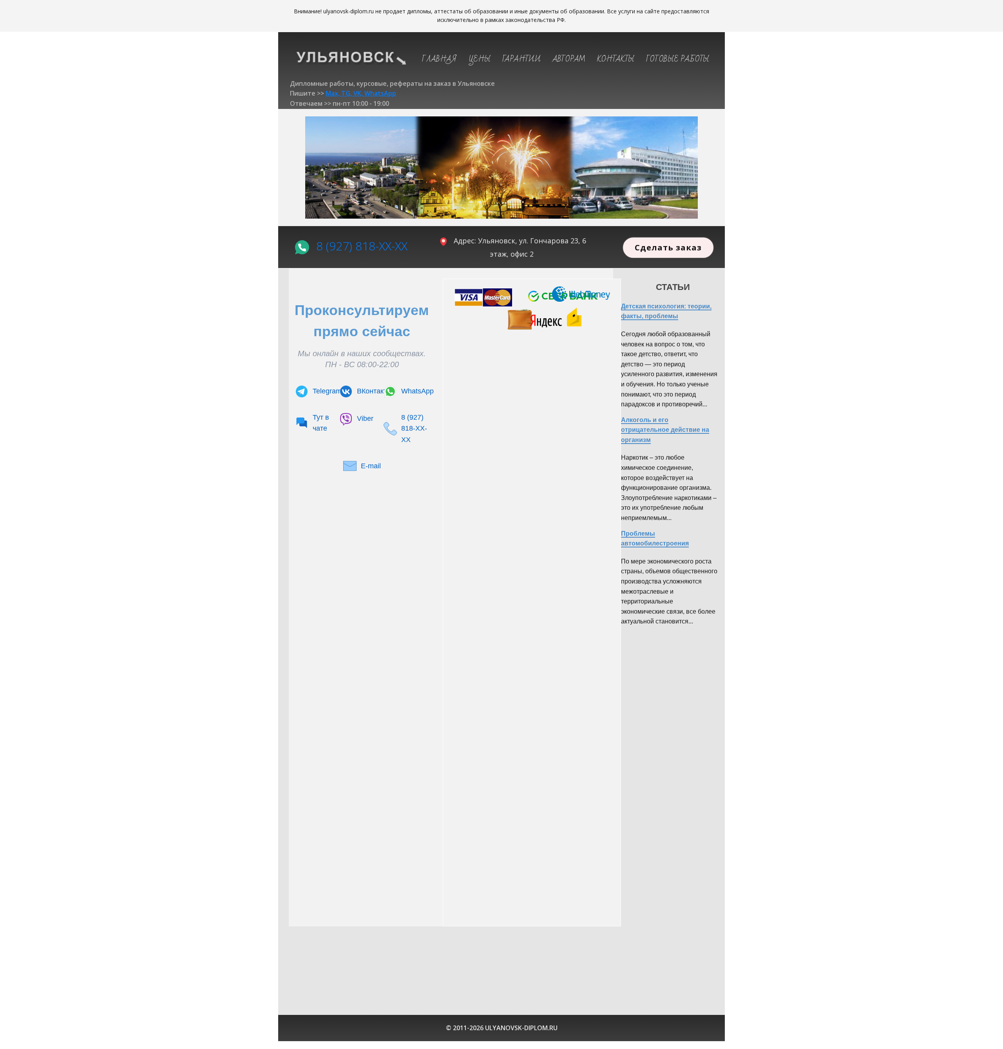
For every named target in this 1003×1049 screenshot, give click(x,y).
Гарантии (521, 59)
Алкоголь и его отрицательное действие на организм (665, 430)
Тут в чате (321, 423)
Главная (439, 59)
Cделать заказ (668, 247)
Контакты (615, 59)
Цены (480, 59)
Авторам (568, 59)
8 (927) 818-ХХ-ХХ (361, 245)
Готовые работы (677, 59)
